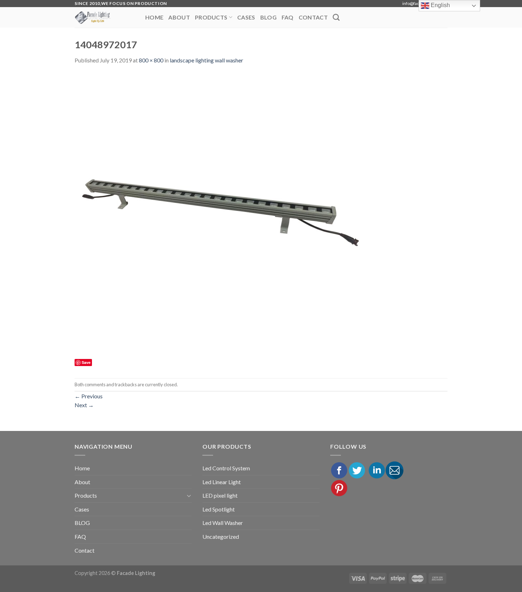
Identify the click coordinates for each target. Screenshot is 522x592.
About (179, 17)
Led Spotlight (218, 509)
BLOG (268, 17)
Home (154, 17)
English (439, 5)
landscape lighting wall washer (206, 60)
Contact (313, 17)
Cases (246, 17)
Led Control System (226, 468)
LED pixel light (220, 495)
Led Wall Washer (222, 522)
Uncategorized (220, 536)
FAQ (288, 17)
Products (211, 17)
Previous (89, 396)
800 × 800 (151, 60)
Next (84, 405)
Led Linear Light (221, 481)
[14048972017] (217, 214)
